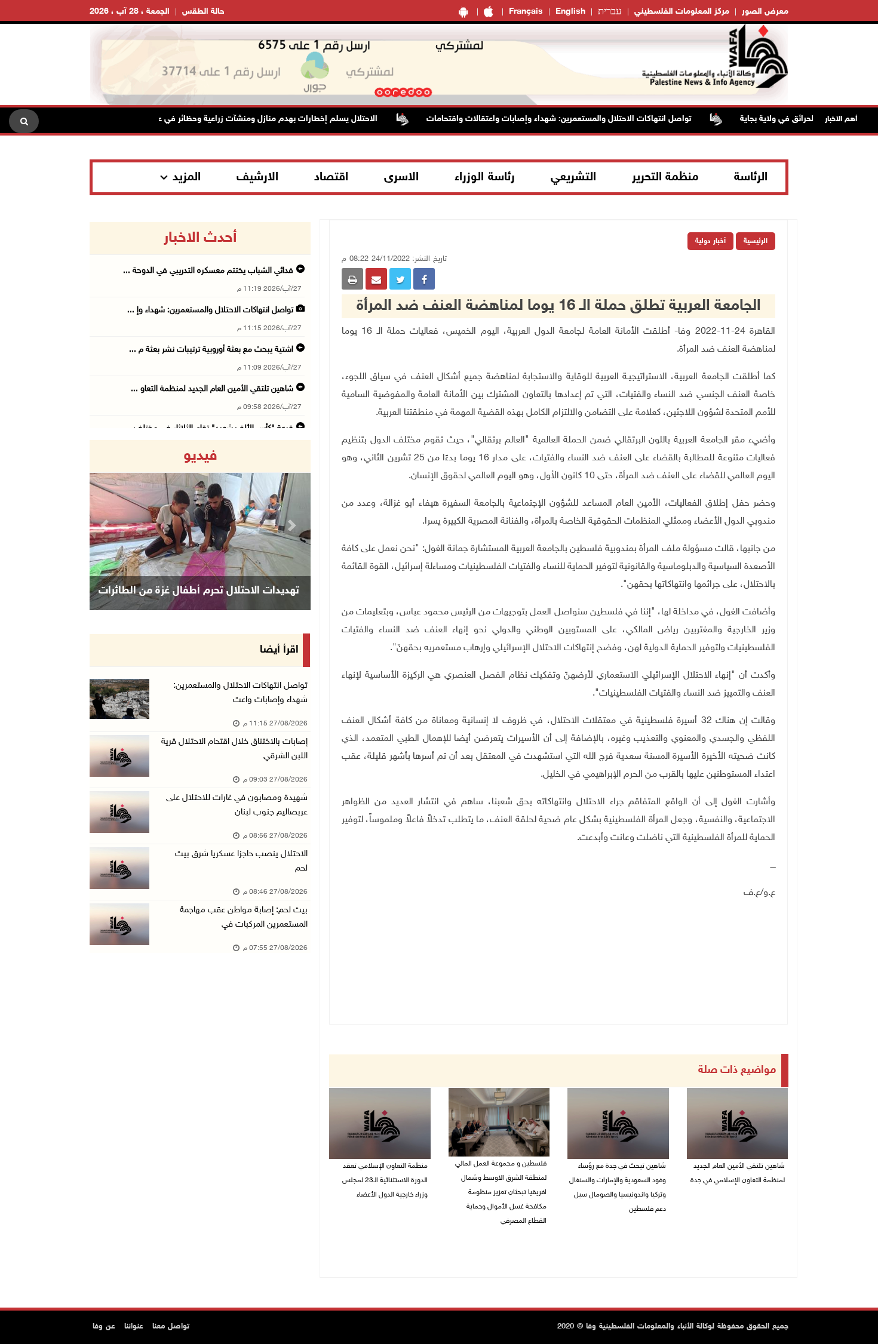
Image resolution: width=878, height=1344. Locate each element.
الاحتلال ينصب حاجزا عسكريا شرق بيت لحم (241, 861)
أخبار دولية (710, 241)
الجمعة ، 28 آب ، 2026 (130, 12)
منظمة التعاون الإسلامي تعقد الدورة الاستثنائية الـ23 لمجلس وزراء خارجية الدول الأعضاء (385, 1180)
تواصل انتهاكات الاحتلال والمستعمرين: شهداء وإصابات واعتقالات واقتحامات (585, 119)
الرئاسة (751, 177)
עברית (610, 12)
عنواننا (133, 1326)
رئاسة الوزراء (485, 177)
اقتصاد (331, 177)
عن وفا (104, 1326)
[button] (106, 525)
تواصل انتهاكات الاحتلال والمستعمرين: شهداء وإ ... (210, 310)
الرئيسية (756, 241)
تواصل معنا (170, 1326)
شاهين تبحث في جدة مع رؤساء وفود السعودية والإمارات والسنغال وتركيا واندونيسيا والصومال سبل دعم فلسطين (617, 1187)
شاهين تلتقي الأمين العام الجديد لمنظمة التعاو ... (212, 389)
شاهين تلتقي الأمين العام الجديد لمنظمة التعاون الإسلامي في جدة (737, 1173)
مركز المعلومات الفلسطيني (681, 12)
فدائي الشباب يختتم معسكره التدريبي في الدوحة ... (208, 271)
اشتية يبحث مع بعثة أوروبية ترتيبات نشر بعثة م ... (211, 350)
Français (526, 12)
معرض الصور (765, 12)
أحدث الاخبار (200, 238)
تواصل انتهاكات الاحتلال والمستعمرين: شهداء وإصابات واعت (240, 693)
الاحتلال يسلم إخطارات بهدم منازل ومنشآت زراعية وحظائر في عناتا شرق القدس (266, 119)
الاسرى (401, 177)
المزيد (187, 177)
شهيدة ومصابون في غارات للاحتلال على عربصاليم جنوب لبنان (237, 805)
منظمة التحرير (665, 177)
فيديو (200, 456)
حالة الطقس (203, 12)
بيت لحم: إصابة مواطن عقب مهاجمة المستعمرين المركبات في (244, 917)
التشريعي (573, 177)
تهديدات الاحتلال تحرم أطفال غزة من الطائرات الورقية (199, 606)
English (570, 12)
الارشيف (257, 177)
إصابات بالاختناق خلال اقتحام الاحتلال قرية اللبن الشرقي (234, 749)
